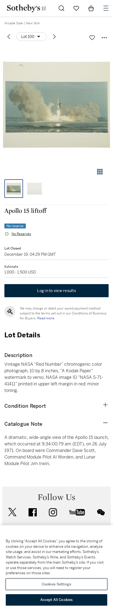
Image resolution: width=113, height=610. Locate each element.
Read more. (46, 318)
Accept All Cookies (56, 599)
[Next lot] (54, 36)
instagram (53, 512)
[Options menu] (104, 37)
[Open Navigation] (106, 8)
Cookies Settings (56, 584)
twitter (12, 512)
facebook (33, 512)
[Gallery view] (99, 171)
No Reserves (21, 234)
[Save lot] (92, 37)
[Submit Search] (61, 8)
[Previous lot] (8, 36)
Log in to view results (56, 290)
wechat (101, 512)
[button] (56, 104)
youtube (77, 512)
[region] (56, 567)
